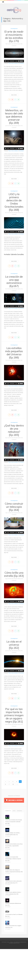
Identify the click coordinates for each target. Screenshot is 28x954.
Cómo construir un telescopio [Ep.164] (14, 507)
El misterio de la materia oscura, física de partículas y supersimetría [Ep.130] (14, 845)
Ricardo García (16, 43)
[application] (14, 61)
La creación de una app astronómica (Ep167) (14, 281)
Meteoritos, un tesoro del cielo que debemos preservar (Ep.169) (14, 116)
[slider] (21, 61)
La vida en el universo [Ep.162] (13, 644)
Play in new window (13, 63)
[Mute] (18, 61)
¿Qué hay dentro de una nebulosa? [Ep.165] (14, 430)
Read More (14, 95)
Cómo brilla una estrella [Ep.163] (14, 574)
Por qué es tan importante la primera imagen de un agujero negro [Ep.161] (14, 715)
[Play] (5, 61)
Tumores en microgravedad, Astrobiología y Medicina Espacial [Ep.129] (13, 858)
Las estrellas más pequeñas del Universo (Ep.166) (14, 352)
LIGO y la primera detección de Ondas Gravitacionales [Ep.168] (14, 201)
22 (13, 784)
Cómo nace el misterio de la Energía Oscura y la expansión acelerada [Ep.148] (13, 821)
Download (21, 63)
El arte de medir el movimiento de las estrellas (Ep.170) (14, 36)
